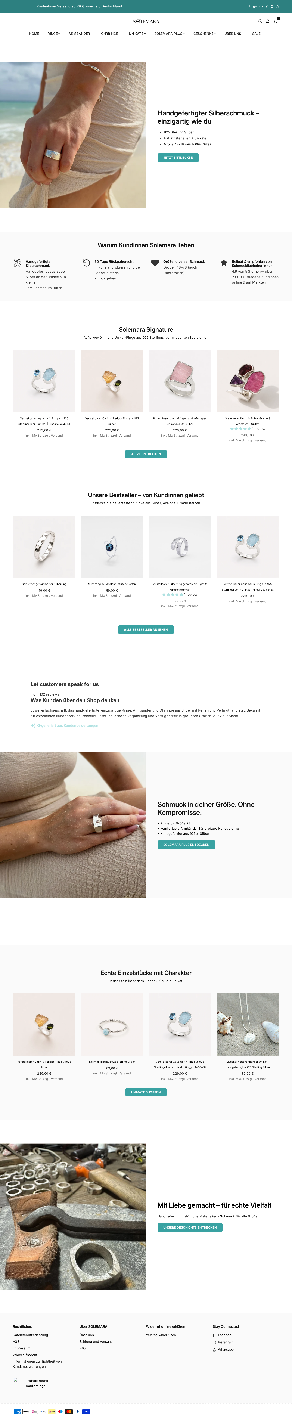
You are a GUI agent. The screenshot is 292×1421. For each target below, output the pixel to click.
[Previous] (7, 399)
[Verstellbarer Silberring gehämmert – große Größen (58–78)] (180, 547)
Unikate (136, 34)
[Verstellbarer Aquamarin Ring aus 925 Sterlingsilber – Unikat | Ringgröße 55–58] (44, 381)
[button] (241, 429)
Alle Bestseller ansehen (146, 629)
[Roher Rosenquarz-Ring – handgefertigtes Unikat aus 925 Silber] (180, 381)
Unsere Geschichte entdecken (190, 1227)
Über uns (232, 34)
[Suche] (260, 21)
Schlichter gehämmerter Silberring (44, 584)
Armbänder (79, 34)
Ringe (53, 34)
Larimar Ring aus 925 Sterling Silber (112, 1061)
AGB (16, 1342)
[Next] (284, 399)
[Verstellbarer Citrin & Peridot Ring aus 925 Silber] (112, 381)
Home (34, 34)
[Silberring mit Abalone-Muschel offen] (112, 547)
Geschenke (203, 34)
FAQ (83, 1348)
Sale (256, 34)
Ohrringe (109, 34)
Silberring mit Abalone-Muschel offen (112, 584)
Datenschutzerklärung (30, 1335)
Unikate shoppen (146, 1092)
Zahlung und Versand (96, 1342)
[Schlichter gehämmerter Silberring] (44, 547)
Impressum (21, 1348)
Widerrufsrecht (25, 1355)
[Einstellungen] (267, 21)
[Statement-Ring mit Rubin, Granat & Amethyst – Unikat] (248, 381)
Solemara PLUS (168, 34)
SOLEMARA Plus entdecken (186, 844)
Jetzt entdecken (178, 157)
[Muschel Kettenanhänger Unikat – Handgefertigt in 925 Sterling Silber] (248, 1024)
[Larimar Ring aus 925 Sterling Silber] (112, 1024)
